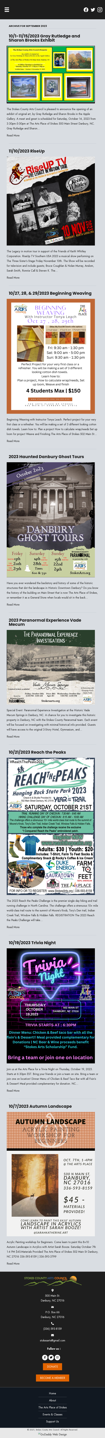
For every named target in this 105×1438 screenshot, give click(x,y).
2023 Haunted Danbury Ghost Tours (46, 457)
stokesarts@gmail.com (52, 1341)
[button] (45, 1357)
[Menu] (7, 10)
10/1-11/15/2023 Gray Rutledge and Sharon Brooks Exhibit (44, 38)
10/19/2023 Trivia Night (32, 943)
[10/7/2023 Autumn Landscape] (51, 1174)
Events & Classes (52, 1415)
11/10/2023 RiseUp (27, 151)
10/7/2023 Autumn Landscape (40, 1106)
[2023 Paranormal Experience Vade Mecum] (51, 667)
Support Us (52, 1422)
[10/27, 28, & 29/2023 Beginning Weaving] (51, 356)
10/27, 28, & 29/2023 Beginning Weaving (50, 293)
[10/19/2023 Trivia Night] (51, 1006)
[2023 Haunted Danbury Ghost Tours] (51, 519)
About (52, 1400)
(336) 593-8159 (52, 1329)
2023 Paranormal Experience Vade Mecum (45, 622)
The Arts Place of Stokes (52, 1407)
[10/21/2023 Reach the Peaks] (51, 826)
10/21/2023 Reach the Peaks (37, 752)
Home (52, 1393)
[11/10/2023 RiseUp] (51, 201)
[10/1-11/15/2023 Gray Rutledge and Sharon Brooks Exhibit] (51, 74)
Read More (13, 136)
